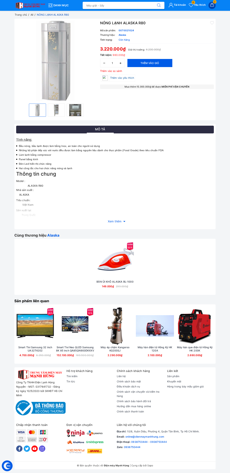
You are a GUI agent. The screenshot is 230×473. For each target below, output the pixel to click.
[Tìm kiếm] (158, 5)
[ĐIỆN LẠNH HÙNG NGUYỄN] (30, 4)
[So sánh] (131, 260)
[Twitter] (27, 448)
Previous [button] (6, 336)
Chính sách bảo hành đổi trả (134, 401)
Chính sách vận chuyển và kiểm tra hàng (138, 393)
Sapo (150, 465)
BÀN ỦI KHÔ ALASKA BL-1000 (115, 281)
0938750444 (139, 441)
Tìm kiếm (71, 376)
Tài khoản (179, 4)
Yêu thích (199, 4)
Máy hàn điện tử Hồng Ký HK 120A (155, 349)
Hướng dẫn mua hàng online (134, 406)
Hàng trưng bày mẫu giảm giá (185, 386)
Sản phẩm (173, 376)
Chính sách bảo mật (129, 381)
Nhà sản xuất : (25, 189)
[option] (56, 60)
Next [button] (223, 336)
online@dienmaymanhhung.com (144, 436)
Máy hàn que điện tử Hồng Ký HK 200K (195, 349)
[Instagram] (42, 448)
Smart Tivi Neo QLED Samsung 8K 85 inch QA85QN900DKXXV (75, 349)
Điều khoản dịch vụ (128, 386)
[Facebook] (19, 448)
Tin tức (70, 381)
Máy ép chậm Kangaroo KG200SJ (115, 349)
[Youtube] (34, 448)
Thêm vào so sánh (111, 70)
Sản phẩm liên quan (31, 301)
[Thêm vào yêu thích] (212, 22)
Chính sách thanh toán (130, 411)
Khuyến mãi (174, 381)
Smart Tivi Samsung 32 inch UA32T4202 (35, 349)
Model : (20, 180)
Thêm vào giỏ (150, 63)
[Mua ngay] (98, 260)
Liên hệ (121, 376)
